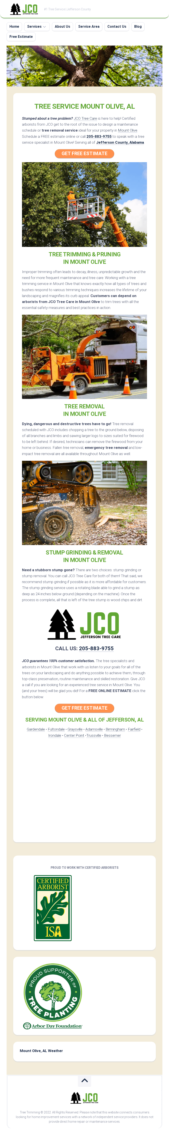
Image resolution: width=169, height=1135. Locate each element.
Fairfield (134, 729)
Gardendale (36, 729)
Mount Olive (127, 130)
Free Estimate (21, 37)
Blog (138, 26)
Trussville (93, 735)
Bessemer (112, 735)
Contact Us (116, 26)
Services (34, 26)
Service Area (88, 26)
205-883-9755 (99, 136)
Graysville (75, 729)
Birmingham (115, 729)
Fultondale (56, 729)
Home (14, 26)
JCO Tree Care (85, 118)
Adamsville (94, 729)
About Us (62, 26)
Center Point (74, 735)
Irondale (54, 735)
